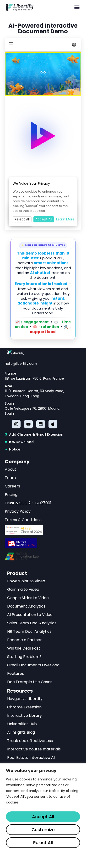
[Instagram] (16, 424)
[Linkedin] (40, 424)
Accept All (43, 817)
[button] (77, 7)
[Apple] (52, 424)
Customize (43, 830)
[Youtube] (28, 424)
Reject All (43, 843)
